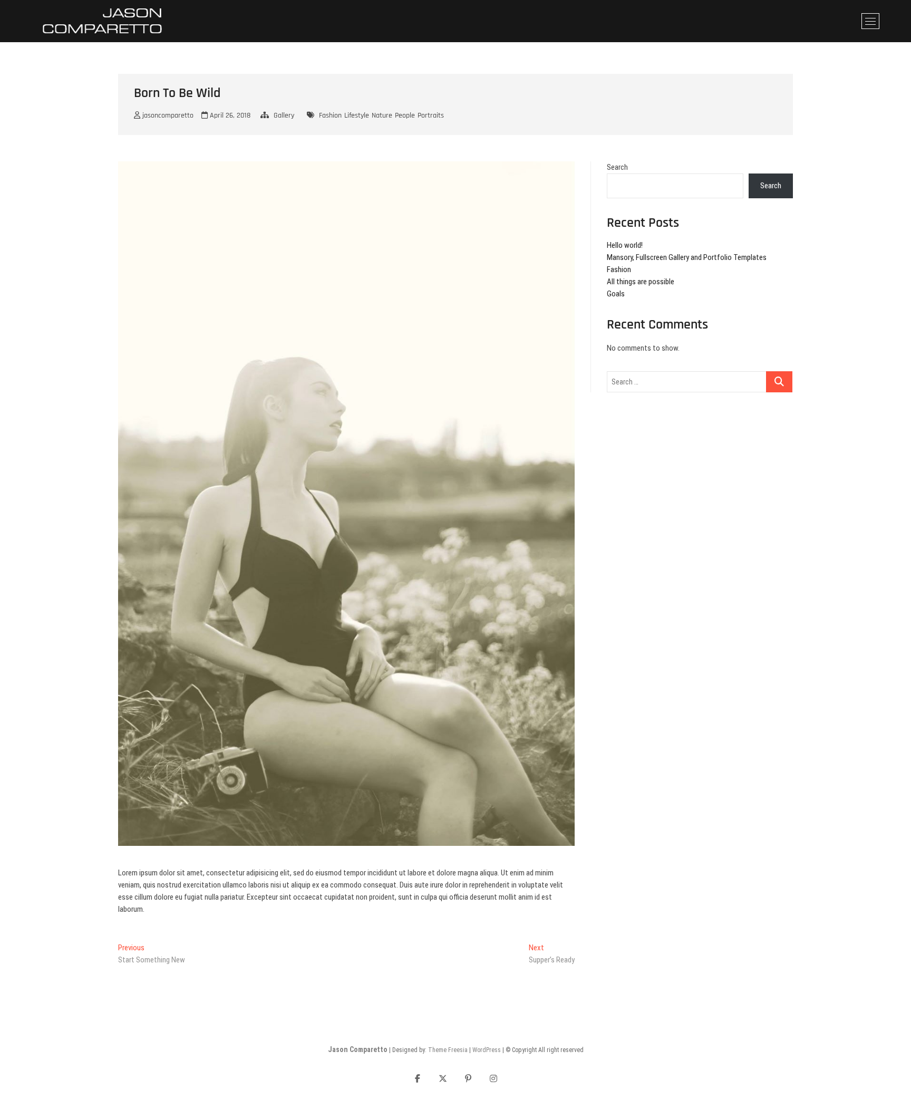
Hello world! (625, 245)
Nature (382, 115)
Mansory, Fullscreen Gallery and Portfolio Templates (687, 257)
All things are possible (640, 281)
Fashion (330, 115)
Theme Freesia (448, 1050)
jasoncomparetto (166, 115)
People (405, 115)
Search (617, 167)
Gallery (284, 115)
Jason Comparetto (357, 1049)
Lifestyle (356, 115)
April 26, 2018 (229, 115)
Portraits (431, 115)
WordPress (486, 1050)
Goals (616, 293)
